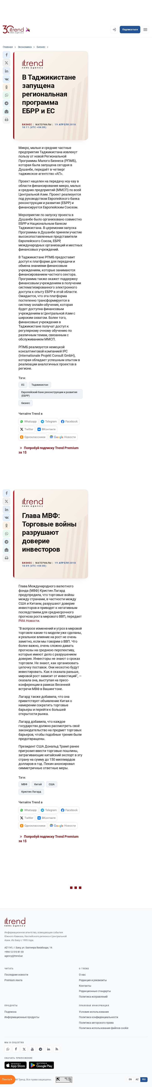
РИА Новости (29, 621)
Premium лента (13, 980)
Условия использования (94, 1011)
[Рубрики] (145, 29)
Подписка (10, 1011)
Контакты (85, 985)
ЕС (22, 384)
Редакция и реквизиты (93, 980)
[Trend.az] (16, 30)
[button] (6, 54)
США (51, 784)
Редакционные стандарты (95, 991)
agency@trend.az (13, 955)
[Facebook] (16, 1049)
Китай (38, 784)
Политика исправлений (93, 996)
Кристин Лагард (31, 791)
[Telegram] (40, 1049)
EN (130, 1079)
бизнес (25, 403)
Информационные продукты (21, 1017)
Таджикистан (40, 384)
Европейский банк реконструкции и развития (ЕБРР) (49, 394)
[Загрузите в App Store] (15, 1065)
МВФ (24, 784)
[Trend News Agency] (14, 922)
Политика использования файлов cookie (103, 1028)
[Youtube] (32, 1049)
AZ (137, 1079)
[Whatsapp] (7, 1049)
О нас (82, 974)
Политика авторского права (96, 1022)
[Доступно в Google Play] (41, 1065)
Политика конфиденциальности (98, 1017)
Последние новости (16, 974)
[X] (24, 1049)
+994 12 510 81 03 (14, 951)
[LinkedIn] (48, 1049)
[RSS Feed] (56, 1049)
